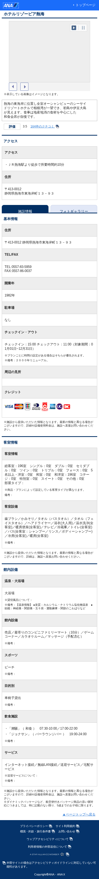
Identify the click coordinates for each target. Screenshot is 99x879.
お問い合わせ (66, 831)
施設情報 (25, 210)
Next (24, 87)
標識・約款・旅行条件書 (35, 831)
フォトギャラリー (74, 210)
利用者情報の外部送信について (47, 846)
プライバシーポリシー (34, 826)
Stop (83, 27)
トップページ (85, 5)
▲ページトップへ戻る (78, 814)
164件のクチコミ (42, 126)
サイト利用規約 (65, 826)
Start (73, 27)
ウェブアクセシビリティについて (48, 839)
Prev (13, 87)
